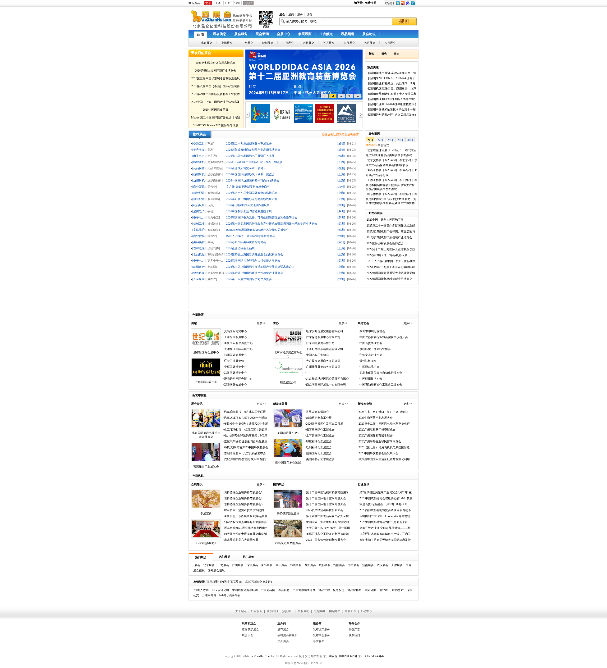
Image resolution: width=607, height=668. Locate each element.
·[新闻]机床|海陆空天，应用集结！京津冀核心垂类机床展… (391, 89)
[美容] (210, 242)
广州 (227, 3)
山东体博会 (374, 194)
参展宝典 (206, 513)
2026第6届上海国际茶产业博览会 (215, 70)
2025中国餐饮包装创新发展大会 (378, 453)
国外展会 (283, 641)
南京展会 (353, 565)
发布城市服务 (321, 629)
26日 (370, 140)
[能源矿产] (199, 266)
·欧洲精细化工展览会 (318, 447)
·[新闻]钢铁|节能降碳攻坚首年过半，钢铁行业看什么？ (391, 73)
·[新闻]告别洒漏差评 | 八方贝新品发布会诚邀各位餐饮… (392, 115)
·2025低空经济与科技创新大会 (324, 510)
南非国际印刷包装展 (288, 462)
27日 (380, 140)
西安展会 (310, 565)
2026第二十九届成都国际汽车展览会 (249, 143)
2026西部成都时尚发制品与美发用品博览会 (253, 149)
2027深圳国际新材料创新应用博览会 (389, 279)
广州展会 (238, 565)
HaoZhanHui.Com (259, 656)
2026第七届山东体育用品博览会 (215, 62)
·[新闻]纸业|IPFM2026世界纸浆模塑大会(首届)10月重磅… (392, 105)
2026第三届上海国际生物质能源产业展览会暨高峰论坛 (260, 266)
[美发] (210, 149)
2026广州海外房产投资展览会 (377, 429)
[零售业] (212, 186)
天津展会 (397, 565)
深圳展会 (252, 565)
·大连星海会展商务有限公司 (322, 361)
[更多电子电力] (216, 260)
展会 (197, 565)
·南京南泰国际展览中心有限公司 (325, 384)
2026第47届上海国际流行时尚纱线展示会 (251, 198)
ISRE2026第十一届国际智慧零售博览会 (250, 235)
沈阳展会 (339, 565)
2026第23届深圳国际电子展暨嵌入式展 (250, 155)
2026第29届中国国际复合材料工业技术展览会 (215, 94)
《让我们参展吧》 (206, 543)
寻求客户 (318, 641)
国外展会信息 (216, 570)
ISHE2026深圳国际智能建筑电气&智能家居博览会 (257, 229)
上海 (218, 3)
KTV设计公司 (220, 590)
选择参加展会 (250, 629)
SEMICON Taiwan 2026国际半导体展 (215, 125)
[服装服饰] (213, 192)
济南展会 (368, 565)
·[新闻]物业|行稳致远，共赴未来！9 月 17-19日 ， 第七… (391, 84)
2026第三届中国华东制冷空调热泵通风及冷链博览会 (215, 79)
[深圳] (341, 155)
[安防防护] (199, 229)
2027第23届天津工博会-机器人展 (387, 255)
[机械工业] (199, 223)
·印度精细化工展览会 (318, 441)
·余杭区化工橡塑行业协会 (375, 349)
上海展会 (223, 565)
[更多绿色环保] (216, 272)
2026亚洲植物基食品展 (240, 248)
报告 (384, 53)
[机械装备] (213, 223)
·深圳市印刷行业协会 (372, 331)
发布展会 (283, 629)
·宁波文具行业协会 (370, 355)
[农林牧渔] (199, 248)
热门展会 (201, 557)
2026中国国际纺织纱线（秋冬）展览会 (250, 174)
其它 (248, 3)
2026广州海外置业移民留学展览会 (380, 441)
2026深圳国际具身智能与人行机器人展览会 (253, 260)
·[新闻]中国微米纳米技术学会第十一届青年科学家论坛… (391, 110)
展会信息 (284, 590)
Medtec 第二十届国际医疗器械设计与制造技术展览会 (215, 118)
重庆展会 (281, 565)
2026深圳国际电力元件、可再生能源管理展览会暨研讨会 (261, 217)
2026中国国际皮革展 (215, 109)
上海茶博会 (374, 180)
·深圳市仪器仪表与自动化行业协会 (380, 372)
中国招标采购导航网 (245, 590)
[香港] (341, 168)
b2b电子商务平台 (230, 595)
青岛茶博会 (374, 170)
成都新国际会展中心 (206, 352)
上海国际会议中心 (206, 382)
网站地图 (334, 611)
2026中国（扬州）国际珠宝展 (385, 219)
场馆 (309, 14)
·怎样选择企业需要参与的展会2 (242, 498)
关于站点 (241, 611)
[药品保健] (199, 168)
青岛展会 (266, 565)
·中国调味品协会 (369, 366)
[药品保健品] (215, 168)
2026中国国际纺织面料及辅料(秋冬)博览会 (252, 180)
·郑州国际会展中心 (235, 355)
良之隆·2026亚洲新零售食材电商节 (248, 186)
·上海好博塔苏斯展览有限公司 (324, 349)
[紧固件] (212, 279)
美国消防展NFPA (288, 433)
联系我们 (272, 611)
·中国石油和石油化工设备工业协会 (380, 384)
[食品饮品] (199, 254)
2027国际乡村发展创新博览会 (385, 243)
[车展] (210, 143)
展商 (291, 14)
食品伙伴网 (354, 590)
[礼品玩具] (199, 205)
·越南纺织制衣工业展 (318, 417)
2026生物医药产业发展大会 (376, 417)
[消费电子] (199, 211)
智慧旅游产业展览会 (206, 466)
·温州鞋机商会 (368, 361)
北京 (208, 3)
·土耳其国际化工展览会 (320, 435)
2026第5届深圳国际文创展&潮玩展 (248, 205)
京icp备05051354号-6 (371, 656)
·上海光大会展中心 (235, 337)
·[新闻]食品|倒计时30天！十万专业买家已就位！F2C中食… (391, 94)
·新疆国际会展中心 (235, 384)
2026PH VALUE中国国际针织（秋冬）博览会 (254, 162)
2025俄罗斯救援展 (288, 513)
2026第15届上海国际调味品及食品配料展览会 (254, 254)
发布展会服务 (321, 635)
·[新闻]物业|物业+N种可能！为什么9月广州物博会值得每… (391, 99)
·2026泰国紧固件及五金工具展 (324, 423)
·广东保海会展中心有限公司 (322, 337)
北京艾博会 (374, 160)
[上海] (341, 162)
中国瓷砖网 (268, 590)
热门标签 (248, 557)
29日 (400, 140)
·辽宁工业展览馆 (233, 361)
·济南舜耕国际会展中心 (238, 378)
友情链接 (199, 581)
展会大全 (247, 635)
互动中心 (366, 611)
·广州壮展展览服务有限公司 (322, 366)
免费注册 (370, 3)
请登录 (358, 3)
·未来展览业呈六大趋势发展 (240, 539)
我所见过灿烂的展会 (288, 543)
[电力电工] (213, 217)
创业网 (383, 590)
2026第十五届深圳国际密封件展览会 (249, 279)
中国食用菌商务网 (304, 590)
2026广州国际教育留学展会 (376, 435)
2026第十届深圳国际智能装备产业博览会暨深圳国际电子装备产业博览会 (271, 223)
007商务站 (397, 590)
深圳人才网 (201, 590)
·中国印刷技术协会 (370, 378)
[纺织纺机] (199, 162)
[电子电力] (199, 155)
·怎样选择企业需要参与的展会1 (242, 492)
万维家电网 (209, 595)
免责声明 (319, 611)
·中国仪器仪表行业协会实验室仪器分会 (383, 337)
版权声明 (303, 611)
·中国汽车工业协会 (317, 355)
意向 (397, 53)
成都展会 (324, 565)
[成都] (341, 143)
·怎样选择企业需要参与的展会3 (242, 504)
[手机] (210, 211)
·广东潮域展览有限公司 (320, 343)
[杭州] (341, 186)
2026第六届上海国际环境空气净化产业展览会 (254, 272)
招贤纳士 (288, 611)
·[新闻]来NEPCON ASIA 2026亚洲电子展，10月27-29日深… (391, 79)
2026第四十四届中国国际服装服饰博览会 (251, 192)
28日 (390, 140)
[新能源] (212, 266)
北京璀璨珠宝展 (377, 150)
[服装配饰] (199, 192)
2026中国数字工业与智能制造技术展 (249, 211)
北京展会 (209, 565)
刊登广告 (354, 629)
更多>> (261, 323)
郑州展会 (295, 565)
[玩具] (210, 205)
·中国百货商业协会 (370, 343)
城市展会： (196, 3)
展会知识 (350, 611)
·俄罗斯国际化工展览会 (320, 429)
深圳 (237, 3)
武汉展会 (382, 565)
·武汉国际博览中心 (235, 372)
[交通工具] (199, 143)
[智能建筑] (213, 229)
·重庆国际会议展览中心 (238, 343)
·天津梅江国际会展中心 (238, 349)
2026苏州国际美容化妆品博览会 (246, 242)
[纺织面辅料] (215, 174)
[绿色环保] (199, 272)
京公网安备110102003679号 (340, 656)
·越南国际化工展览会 (318, 453)
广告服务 (256, 611)
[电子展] (212, 155)
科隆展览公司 (288, 382)
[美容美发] (199, 149)
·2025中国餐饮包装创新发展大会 (325, 539)
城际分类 (370, 590)
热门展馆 (224, 557)
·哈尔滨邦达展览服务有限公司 (324, 331)
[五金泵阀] (199, 279)
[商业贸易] (199, 186)
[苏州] (341, 242)
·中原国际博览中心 (235, 366)
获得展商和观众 (287, 635)
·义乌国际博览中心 (235, 331)
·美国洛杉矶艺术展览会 (320, 459)
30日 (410, 140)
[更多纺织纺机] (216, 162)
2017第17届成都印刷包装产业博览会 (389, 237)
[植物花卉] (213, 248)
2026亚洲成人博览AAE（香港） (246, 168)
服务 (300, 14)
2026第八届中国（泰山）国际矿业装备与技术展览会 (215, 87)
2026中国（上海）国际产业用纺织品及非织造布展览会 (215, 102)
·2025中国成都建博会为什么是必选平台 (383, 522)
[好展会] (232, 28)
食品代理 (324, 590)
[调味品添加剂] (216, 254)
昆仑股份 (338, 590)
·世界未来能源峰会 (317, 412)
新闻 (371, 53)
